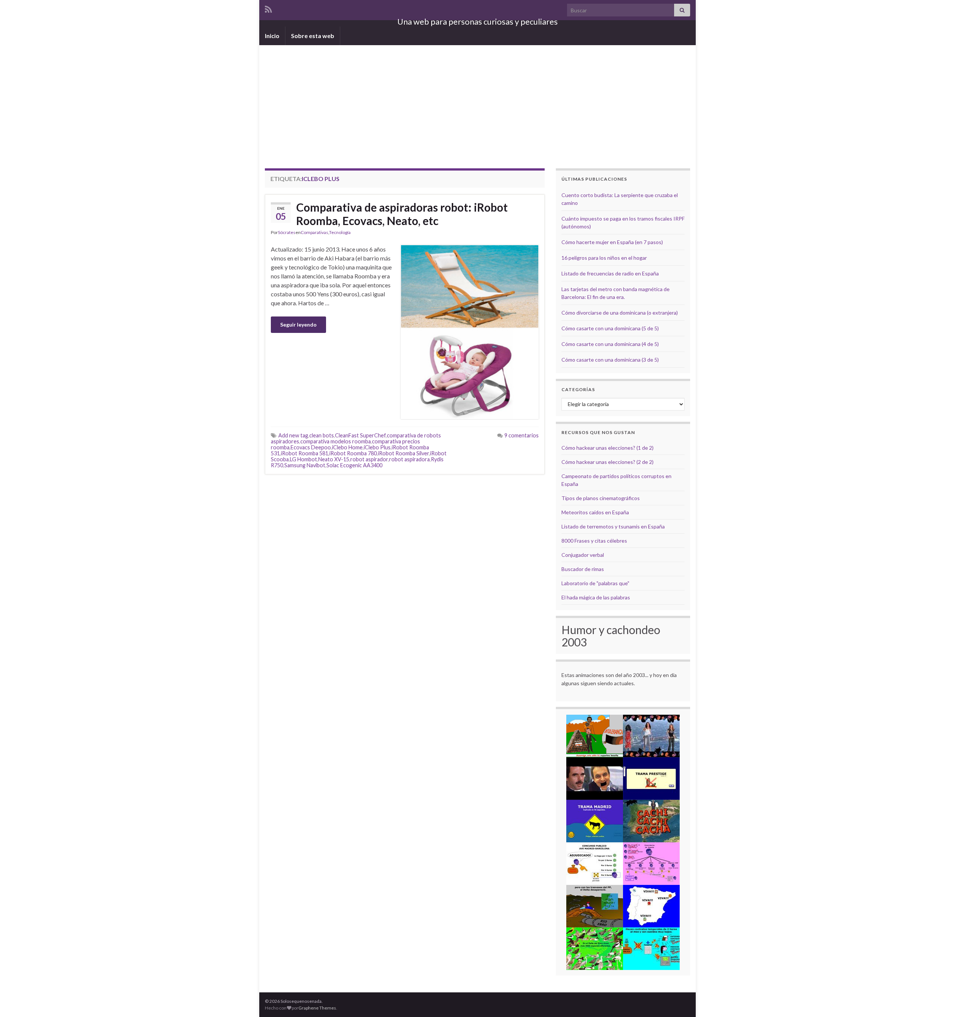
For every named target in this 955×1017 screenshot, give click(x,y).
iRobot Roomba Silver (403, 453)
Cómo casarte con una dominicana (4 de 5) (610, 344)
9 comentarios (521, 435)
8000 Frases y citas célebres (594, 540)
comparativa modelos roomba (335, 441)
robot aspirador (369, 459)
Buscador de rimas (582, 569)
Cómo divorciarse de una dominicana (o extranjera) (619, 312)
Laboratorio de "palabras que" (595, 583)
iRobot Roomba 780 (353, 453)
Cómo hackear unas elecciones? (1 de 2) (607, 447)
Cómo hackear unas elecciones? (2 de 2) (607, 462)
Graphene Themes (317, 1008)
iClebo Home (347, 447)
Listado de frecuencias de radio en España (610, 273)
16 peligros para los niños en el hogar (604, 258)
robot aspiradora (409, 459)
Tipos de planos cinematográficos (600, 498)
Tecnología (340, 232)
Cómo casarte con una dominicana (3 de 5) (610, 359)
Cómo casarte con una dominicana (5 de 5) (610, 328)
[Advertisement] (477, 101)
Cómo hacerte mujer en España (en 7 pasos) (612, 242)
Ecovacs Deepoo (311, 447)
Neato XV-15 (333, 459)
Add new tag (293, 435)
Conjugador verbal (582, 555)
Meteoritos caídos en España (595, 512)
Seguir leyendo (298, 324)
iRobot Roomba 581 (304, 453)
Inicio (272, 35)
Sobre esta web (312, 35)
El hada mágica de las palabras (595, 597)
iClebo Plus (377, 447)
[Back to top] (938, 1000)
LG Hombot (303, 459)
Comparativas (314, 232)
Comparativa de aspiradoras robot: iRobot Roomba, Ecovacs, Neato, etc (402, 213)
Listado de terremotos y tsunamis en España (613, 526)
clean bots (321, 435)
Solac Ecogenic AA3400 (354, 465)
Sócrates (286, 232)
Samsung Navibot (304, 465)
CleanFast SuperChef (360, 435)
